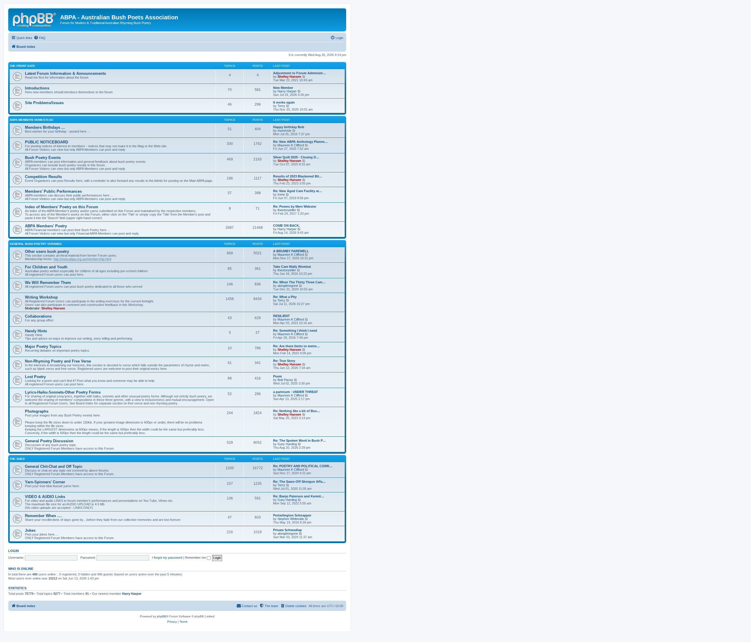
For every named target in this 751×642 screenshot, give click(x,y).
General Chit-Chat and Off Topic (53, 466)
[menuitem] (39, 37)
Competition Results (43, 177)
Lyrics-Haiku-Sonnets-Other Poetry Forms (63, 392)
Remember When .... (43, 516)
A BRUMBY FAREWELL (291, 251)
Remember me (196, 557)
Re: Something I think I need (295, 330)
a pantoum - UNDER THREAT (295, 392)
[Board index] (35, 19)
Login (13, 551)
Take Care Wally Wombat (292, 266)
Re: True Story (284, 360)
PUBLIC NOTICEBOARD (46, 142)
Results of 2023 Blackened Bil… (297, 176)
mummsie (284, 130)
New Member (283, 87)
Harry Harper (287, 91)
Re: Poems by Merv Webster (294, 206)
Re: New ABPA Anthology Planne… (300, 141)
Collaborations (38, 316)
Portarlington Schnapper (292, 515)
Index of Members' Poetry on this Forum (61, 207)
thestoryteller (287, 210)
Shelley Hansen (289, 76)
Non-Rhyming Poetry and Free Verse (58, 361)
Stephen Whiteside (291, 519)
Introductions (37, 88)
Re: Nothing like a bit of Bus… (296, 411)
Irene (281, 194)
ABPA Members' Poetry (46, 226)
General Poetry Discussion (49, 441)
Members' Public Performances (53, 191)
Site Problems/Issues (44, 103)
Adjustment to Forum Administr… (299, 73)
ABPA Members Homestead (31, 119)
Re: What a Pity (285, 297)
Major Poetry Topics (43, 346)
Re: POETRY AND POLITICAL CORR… (302, 466)
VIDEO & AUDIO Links (45, 496)
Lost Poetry (35, 377)
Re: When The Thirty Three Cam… (299, 282)
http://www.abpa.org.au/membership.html (82, 259)
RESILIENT (281, 316)
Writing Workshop (41, 297)
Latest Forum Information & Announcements (65, 73)
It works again (284, 102)
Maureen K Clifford (291, 145)
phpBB (161, 616)
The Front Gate (22, 65)
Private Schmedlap (287, 530)
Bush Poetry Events (43, 157)
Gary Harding (287, 444)
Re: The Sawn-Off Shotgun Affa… (299, 481)
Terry (281, 106)
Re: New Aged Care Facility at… (297, 191)
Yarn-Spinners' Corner (45, 482)
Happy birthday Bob (288, 127)
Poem (277, 376)
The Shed (17, 458)
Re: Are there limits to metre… (296, 346)
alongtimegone (288, 285)
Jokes (30, 530)
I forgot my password (167, 557)
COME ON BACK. (286, 225)
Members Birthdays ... (45, 127)
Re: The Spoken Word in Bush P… (299, 440)
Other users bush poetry (47, 251)
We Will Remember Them (48, 282)
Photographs (36, 411)
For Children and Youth (46, 267)
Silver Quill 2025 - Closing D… (296, 157)
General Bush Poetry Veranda (36, 243)
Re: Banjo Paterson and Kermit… (298, 496)
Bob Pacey (285, 380)
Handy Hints (36, 331)
